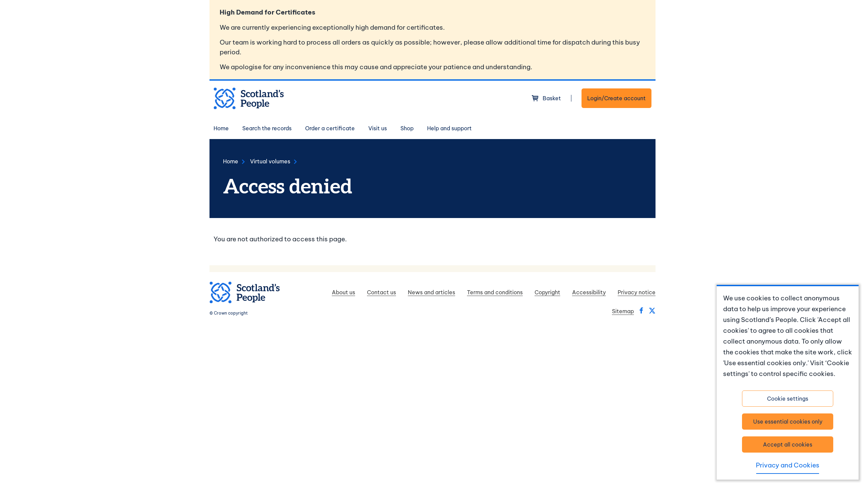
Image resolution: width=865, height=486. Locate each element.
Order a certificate (330, 128)
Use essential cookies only (787, 421)
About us (343, 292)
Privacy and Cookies (787, 465)
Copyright (547, 292)
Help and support (449, 128)
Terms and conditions (495, 292)
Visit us (377, 128)
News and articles (431, 292)
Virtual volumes (270, 161)
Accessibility (589, 292)
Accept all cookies (787, 444)
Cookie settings (787, 398)
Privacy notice (637, 292)
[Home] (249, 98)
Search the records (267, 128)
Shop (407, 128)
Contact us (381, 292)
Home (221, 128)
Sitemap (623, 311)
